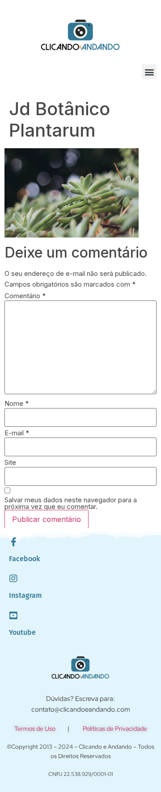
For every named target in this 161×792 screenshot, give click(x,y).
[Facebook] (13, 542)
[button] (149, 71)
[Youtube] (13, 615)
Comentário (25, 295)
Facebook (24, 558)
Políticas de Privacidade (115, 729)
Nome (16, 403)
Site (10, 462)
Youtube (22, 632)
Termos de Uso (34, 729)
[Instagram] (13, 578)
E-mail (16, 432)
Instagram (25, 595)
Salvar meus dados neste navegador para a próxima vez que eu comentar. (70, 503)
